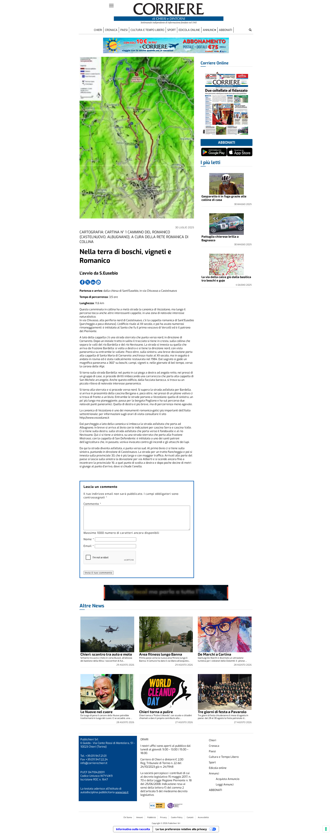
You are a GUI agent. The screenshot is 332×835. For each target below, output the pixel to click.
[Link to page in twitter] (87, 282)
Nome (89, 539)
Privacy (163, 817)
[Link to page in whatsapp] (98, 282)
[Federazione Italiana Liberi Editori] (174, 807)
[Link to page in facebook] (82, 282)
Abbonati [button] (226, 142)
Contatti (190, 817)
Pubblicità (151, 817)
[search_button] (250, 30)
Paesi (124, 30)
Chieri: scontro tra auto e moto (106, 654)
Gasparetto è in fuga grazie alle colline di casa (223, 198)
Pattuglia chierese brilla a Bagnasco (220, 238)
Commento (92, 504)
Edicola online (189, 30)
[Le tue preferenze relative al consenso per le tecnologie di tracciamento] (326, 829)
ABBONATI (225, 30)
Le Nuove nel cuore (96, 711)
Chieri (98, 30)
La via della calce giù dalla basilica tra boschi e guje (226, 278)
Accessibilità (203, 817)
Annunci (209, 30)
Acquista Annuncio (227, 779)
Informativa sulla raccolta (133, 829)
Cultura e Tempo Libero (147, 30)
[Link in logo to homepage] (169, 13)
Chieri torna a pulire (156, 711)
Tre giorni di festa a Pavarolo (222, 711)
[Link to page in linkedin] (93, 282)
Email (89, 546)
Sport (171, 30)
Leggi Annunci (225, 784)
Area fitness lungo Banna (160, 654)
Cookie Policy (176, 817)
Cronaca (111, 30)
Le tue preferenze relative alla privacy (181, 829)
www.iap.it (121, 792)
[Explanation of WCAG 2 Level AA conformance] (157, 807)
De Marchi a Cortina (214, 654)
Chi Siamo (127, 817)
